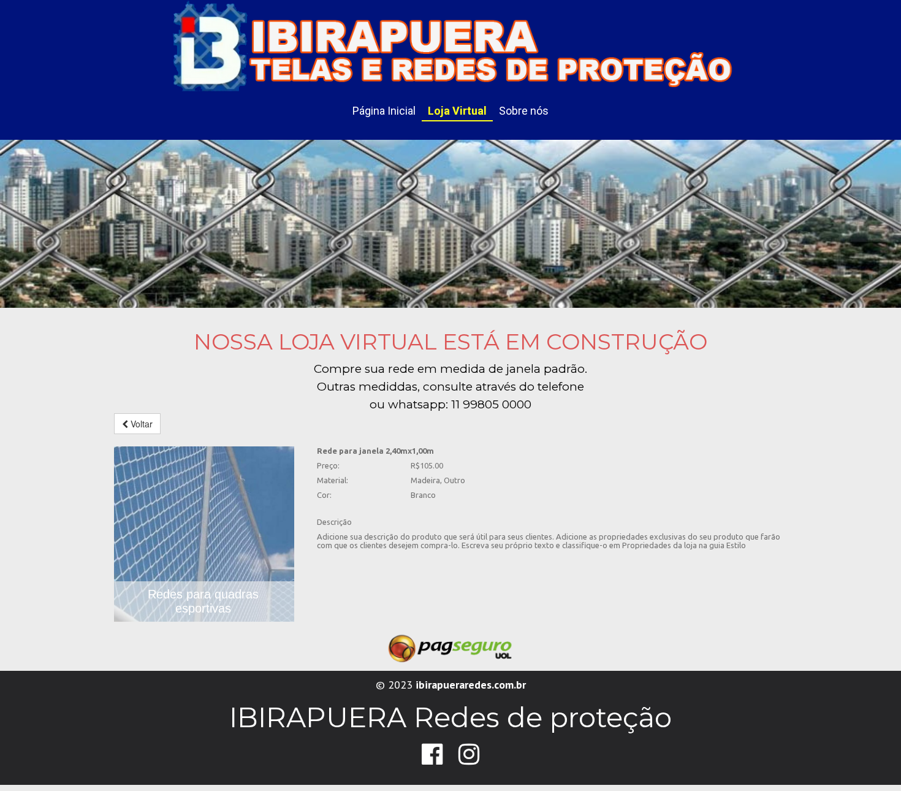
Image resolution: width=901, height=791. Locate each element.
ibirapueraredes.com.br (471, 685)
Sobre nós (524, 110)
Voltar (140, 424)
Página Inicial (384, 110)
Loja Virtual (457, 110)
